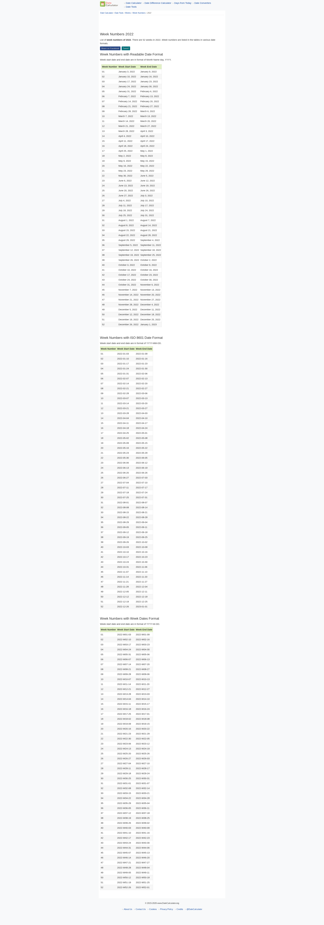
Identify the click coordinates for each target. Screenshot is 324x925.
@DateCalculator (194, 909)
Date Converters (202, 3)
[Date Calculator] (109, 4)
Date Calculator (133, 3)
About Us (128, 909)
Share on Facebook (110, 48)
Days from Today (182, 3)
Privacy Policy (166, 909)
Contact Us (141, 909)
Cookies (153, 909)
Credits (180, 909)
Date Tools (131, 7)
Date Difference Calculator (158, 3)
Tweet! (126, 48)
